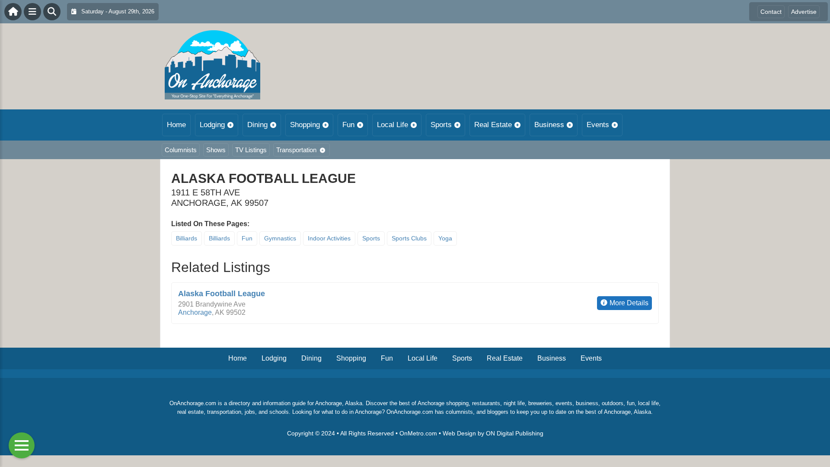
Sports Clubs (409, 238)
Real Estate (493, 125)
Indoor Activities (329, 238)
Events (598, 125)
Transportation (296, 150)
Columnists (181, 150)
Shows (216, 150)
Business (549, 125)
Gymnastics (280, 238)
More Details (629, 303)
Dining (257, 125)
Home (176, 125)
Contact (771, 11)
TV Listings (251, 150)
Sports (441, 125)
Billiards (186, 238)
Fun (348, 125)
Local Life (392, 125)
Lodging (212, 125)
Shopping (305, 125)
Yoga (445, 238)
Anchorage (195, 312)
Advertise (804, 11)
